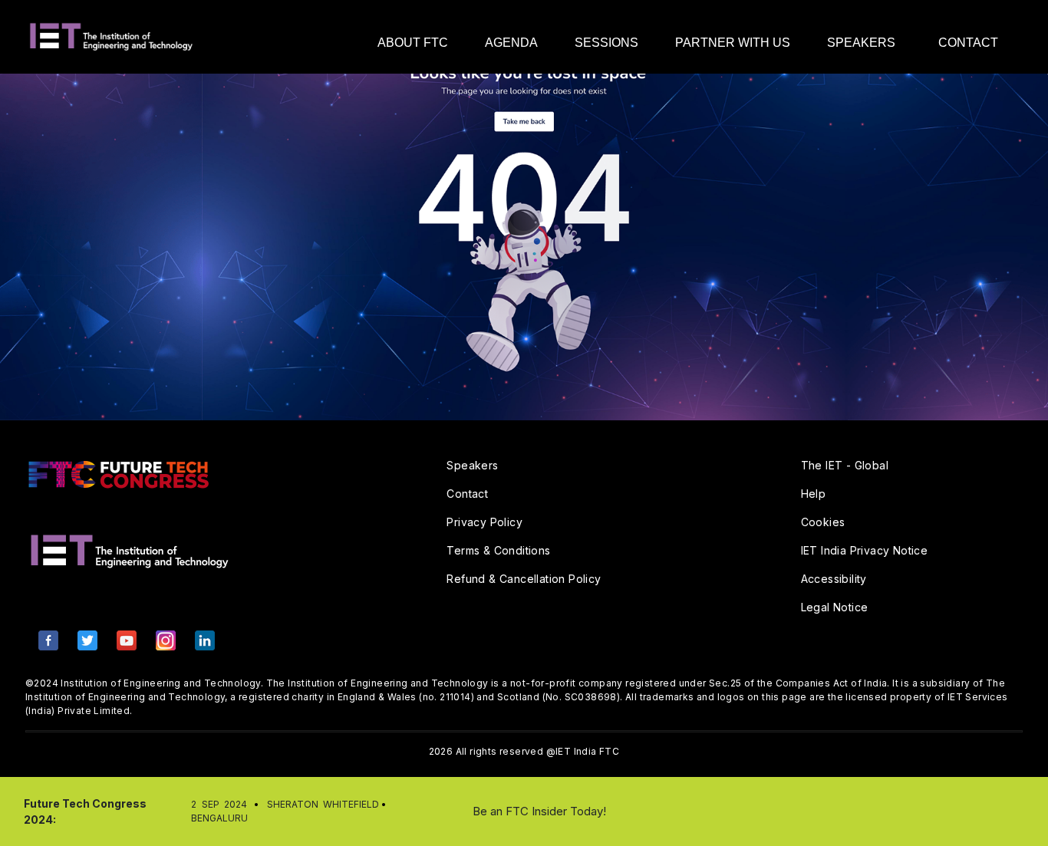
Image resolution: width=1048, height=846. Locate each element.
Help (813, 493)
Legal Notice (834, 607)
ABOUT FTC (412, 42)
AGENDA (511, 42)
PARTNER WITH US (732, 42)
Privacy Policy (484, 521)
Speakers (472, 465)
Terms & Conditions (498, 550)
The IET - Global (844, 465)
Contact (467, 493)
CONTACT (968, 42)
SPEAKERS (861, 42)
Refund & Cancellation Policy (524, 578)
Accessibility (834, 578)
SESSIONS (606, 42)
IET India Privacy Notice (864, 550)
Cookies (823, 521)
